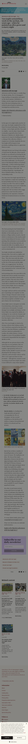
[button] (13, 742)
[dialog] (14, 733)
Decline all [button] (19, 737)
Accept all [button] (7, 737)
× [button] (26, 723)
